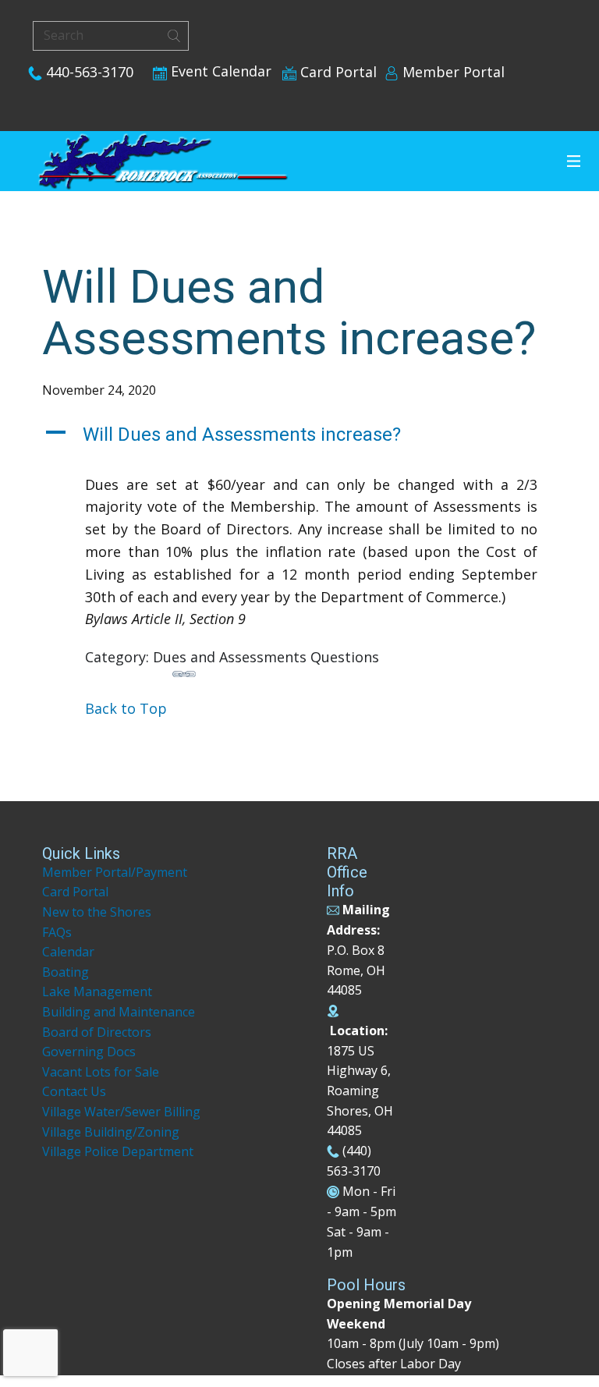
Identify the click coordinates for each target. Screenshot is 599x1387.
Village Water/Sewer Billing (121, 1111)
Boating (65, 972)
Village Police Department (117, 1151)
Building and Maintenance (118, 1011)
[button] (299, 435)
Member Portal (452, 71)
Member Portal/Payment (114, 872)
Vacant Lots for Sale (100, 1071)
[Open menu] (573, 161)
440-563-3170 (87, 71)
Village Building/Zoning (110, 1131)
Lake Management (98, 991)
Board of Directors (96, 1032)
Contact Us (74, 1091)
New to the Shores (96, 912)
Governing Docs (89, 1051)
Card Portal (336, 71)
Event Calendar (219, 71)
